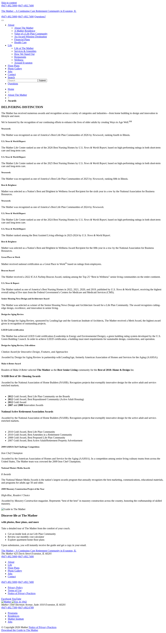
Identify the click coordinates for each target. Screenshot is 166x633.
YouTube (16, 598)
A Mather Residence (24, 30)
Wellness (18, 59)
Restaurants (20, 57)
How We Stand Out (24, 54)
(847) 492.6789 (26, 607)
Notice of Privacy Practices (22, 593)
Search (11, 77)
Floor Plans (13, 65)
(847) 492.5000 (9, 5)
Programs (13, 613)
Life (10, 45)
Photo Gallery (15, 68)
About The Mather (23, 27)
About (11, 25)
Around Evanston (23, 62)
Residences (13, 616)
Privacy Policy (15, 587)
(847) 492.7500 (9, 607)
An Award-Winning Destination (30, 36)
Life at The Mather (24, 48)
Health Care (20, 42)
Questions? (40, 16)
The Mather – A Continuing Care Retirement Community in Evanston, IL (38, 11)
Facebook (6, 598)
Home (11, 89)
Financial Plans (22, 39)
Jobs (10, 71)
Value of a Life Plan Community (30, 33)
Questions (13, 83)
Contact (12, 74)
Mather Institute (16, 618)
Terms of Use (15, 590)
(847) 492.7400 (26, 5)
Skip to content (9, 2)
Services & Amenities (25, 51)
